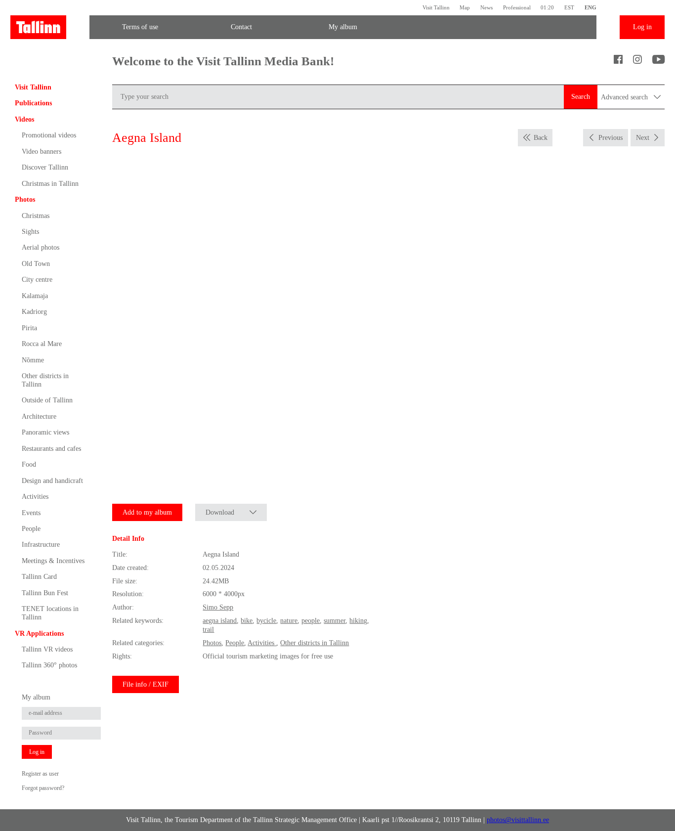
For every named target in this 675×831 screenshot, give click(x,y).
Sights (30, 231)
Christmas (35, 215)
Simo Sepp (218, 607)
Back (541, 137)
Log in (642, 27)
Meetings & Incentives (53, 561)
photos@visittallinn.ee (518, 820)
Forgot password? (43, 788)
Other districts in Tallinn (45, 380)
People (31, 528)
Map (465, 7)
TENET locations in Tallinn (50, 613)
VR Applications (39, 633)
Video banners (41, 151)
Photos (25, 199)
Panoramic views (45, 432)
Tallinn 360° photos (49, 665)
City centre (37, 279)
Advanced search (625, 97)
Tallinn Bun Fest (45, 593)
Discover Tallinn (45, 167)
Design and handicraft (52, 480)
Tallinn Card (39, 576)
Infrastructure (41, 544)
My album (343, 27)
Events (31, 513)
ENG (590, 7)
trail (208, 629)
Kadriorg (34, 311)
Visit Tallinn (436, 7)
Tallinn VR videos (47, 649)
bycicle (266, 620)
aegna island (220, 620)
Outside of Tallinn (47, 400)
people (310, 620)
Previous (610, 137)
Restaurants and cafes (51, 448)
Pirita (29, 328)
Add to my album (147, 512)
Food (29, 464)
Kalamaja (35, 296)
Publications (33, 103)
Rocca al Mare (42, 344)
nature (288, 620)
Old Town (36, 263)
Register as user (40, 773)
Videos (24, 119)
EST (569, 7)
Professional (517, 7)
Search (580, 96)
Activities (35, 496)
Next (642, 137)
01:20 (547, 7)
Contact (241, 27)
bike (247, 620)
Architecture (39, 416)
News (486, 7)
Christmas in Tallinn (50, 183)
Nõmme (33, 360)
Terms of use (140, 27)
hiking (358, 620)
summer (334, 620)
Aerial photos (40, 247)
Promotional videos (49, 135)
